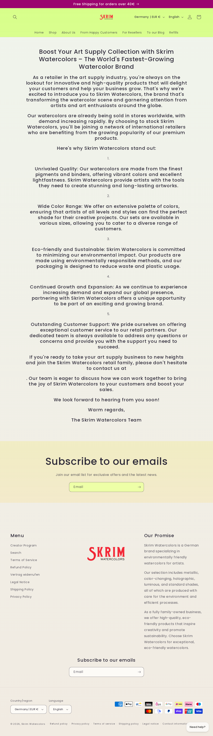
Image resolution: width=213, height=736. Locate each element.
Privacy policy (80, 723)
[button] (15, 17)
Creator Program (23, 545)
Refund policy (59, 723)
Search (15, 553)
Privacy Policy (21, 597)
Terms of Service (23, 560)
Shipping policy (129, 723)
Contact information (175, 723)
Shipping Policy (22, 589)
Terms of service (104, 723)
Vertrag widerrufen (25, 575)
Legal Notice (20, 582)
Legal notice (150, 723)
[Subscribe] (139, 487)
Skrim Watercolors (33, 724)
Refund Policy (21, 567)
